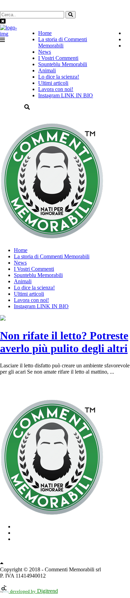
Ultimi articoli (53, 83)
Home (45, 33)
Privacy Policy (65, 551)
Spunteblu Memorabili (62, 64)
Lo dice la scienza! (58, 77)
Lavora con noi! (55, 89)
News (44, 52)
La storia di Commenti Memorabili (62, 42)
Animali (47, 70)
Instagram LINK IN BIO (65, 95)
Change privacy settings (65, 557)
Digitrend (34, 591)
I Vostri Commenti (58, 58)
